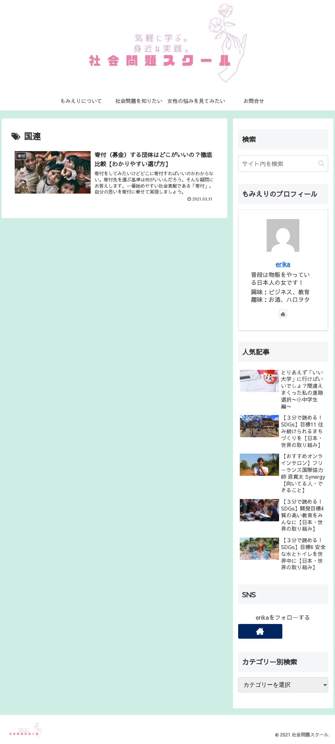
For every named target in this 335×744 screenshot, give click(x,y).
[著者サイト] (283, 314)
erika (283, 263)
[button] (321, 163)
